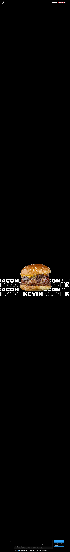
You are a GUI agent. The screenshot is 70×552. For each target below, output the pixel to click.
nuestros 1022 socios (21, 542)
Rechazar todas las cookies (59, 545)
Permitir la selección (59, 543)
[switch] (26, 550)
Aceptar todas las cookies (59, 541)
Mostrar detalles (44, 550)
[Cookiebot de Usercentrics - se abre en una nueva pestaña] (9, 542)
